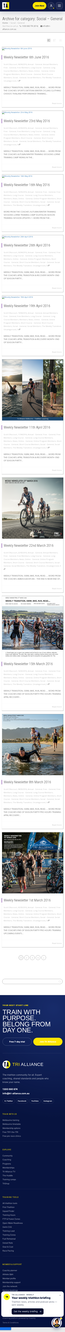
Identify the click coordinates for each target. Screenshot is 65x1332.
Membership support (12, 1282)
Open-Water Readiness (13, 1223)
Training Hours (9, 1215)
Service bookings (10, 1290)
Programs (7, 1164)
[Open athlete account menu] (51, 5)
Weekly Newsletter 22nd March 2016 (28, 545)
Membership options (11, 1128)
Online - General (41, 71)
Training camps (9, 1179)
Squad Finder (8, 1211)
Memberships (8, 1167)
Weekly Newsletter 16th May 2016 (27, 185)
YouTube (35, 1101)
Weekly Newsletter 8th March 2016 (27, 782)
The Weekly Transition (51, 77)
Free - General (10, 67)
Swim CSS (7, 1227)
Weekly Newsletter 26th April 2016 (27, 245)
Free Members (23, 67)
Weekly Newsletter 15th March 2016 (28, 664)
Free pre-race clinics (12, 1136)
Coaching (7, 1159)
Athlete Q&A (8, 1274)
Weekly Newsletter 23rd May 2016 (27, 121)
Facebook (22, 1101)
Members (23, 71)
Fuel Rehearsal (9, 1239)
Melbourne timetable (12, 1124)
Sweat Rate (8, 1243)
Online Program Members (44, 198)
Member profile (9, 1278)
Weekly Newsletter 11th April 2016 (27, 427)
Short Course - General (31, 74)
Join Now (39, 5)
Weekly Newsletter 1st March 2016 (27, 900)
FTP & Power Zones (11, 1219)
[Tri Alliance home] (5, 5)
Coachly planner (10, 1270)
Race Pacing (8, 1251)
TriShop (6, 1183)
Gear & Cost (8, 1247)
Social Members (34, 77)
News (31, 71)
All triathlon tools (10, 1203)
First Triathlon (9, 1207)
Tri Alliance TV (9, 1171)
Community (8, 1155)
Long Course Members (43, 195)
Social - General (19, 77)
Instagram (48, 1101)
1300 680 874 (10, 1089)
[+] (32, 48)
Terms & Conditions (11, 1322)
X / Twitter (8, 1101)
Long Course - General (40, 67)
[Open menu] (59, 5)
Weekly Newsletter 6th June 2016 (26, 57)
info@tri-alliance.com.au (16, 1093)
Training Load (9, 1231)
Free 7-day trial (17, 1041)
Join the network (10, 1286)
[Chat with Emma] (56, 1323)
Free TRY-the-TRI (10, 1132)
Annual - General (35, 64)
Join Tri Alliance (48, 1041)
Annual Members (50, 64)
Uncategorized (10, 81)
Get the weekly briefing (27, 1311)
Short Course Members (29, 202)
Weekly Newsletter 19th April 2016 (27, 306)
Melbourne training (11, 1120)
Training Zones (9, 1235)
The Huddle (8, 1175)
